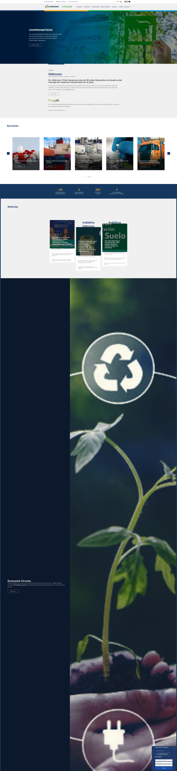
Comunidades (96, 6)
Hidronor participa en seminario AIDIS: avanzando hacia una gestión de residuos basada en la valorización (63, 254)
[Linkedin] (125, 1)
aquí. (64, 110)
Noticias (114, 6)
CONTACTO (126, 6)
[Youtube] (129, 2)
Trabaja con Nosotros (61, 1)
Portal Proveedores (48, 1)
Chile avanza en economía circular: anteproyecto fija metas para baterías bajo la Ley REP (88, 267)
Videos (121, 6)
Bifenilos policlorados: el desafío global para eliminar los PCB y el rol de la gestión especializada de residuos (87, 261)
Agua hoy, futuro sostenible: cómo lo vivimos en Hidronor (114, 264)
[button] (8, 153)
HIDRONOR (79, 6)
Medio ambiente (105, 6)
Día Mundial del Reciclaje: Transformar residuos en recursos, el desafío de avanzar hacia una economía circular (114, 253)
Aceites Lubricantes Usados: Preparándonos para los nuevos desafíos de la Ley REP (88, 256)
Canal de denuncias (73, 1)
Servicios (87, 6)
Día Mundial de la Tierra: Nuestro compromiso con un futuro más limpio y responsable (115, 259)
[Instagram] (127, 2)
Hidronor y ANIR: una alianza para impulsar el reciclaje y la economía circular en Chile (61, 260)
